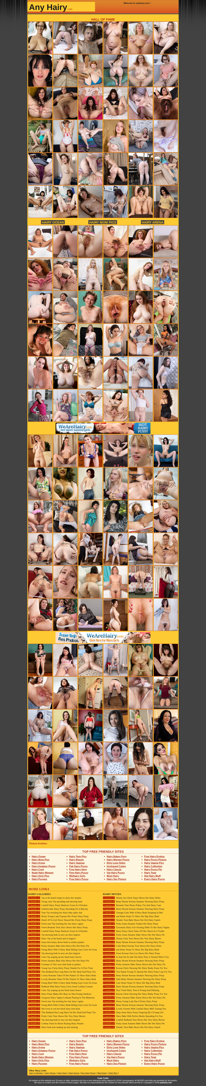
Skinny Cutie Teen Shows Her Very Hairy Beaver (132, 938)
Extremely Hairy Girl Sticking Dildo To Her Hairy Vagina (136, 927)
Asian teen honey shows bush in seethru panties (56, 942)
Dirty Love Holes (116, 863)
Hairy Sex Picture (116, 879)
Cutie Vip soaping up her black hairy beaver (55, 957)
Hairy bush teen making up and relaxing (53, 1027)
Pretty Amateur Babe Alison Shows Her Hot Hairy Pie (134, 964)
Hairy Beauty (76, 859)
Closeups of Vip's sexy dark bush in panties (55, 964)
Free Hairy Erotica (154, 856)
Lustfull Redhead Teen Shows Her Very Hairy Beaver (134, 1020)
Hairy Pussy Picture (155, 859)
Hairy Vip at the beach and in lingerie (52, 938)
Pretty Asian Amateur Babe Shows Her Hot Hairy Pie (134, 935)
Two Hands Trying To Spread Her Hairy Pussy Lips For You (137, 972)
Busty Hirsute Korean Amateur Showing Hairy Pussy (133, 901)
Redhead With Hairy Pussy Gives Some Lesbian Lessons (61, 986)
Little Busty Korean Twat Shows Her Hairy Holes (132, 946)
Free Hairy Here (78, 869)
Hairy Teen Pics (78, 856)
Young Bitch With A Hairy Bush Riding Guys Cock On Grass (63, 949)
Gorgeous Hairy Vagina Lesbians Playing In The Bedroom (61, 997)
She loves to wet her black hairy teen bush (54, 1009)
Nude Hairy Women (42, 872)
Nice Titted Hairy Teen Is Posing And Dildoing (131, 990)
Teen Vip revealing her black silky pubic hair (55, 912)
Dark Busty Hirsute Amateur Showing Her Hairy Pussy (134, 979)
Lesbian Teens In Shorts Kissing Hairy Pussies (56, 1023)
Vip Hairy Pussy (116, 872)
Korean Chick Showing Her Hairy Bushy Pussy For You (135, 968)
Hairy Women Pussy (118, 859)
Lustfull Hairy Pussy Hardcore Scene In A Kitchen (58, 905)
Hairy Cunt (38, 869)
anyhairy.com (165, 1083)
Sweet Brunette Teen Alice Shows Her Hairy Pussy (58, 927)
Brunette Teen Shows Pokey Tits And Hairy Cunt (132, 905)
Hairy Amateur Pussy (43, 866)
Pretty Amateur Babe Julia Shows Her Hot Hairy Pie (59, 946)
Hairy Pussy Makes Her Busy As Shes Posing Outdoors (60, 994)
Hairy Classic (114, 869)
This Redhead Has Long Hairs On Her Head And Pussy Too (62, 972)
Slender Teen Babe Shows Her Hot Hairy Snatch (131, 920)
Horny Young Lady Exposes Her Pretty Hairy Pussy (59, 916)
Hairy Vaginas (77, 863)
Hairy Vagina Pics (154, 863)
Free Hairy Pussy (78, 879)
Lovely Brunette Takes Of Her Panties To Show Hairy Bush (62, 975)
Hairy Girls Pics (40, 876)
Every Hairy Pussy (154, 879)
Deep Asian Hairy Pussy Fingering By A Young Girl (133, 1012)
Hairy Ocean (53, 222)
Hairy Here (62, 1073)
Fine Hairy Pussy (78, 872)
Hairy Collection (153, 866)
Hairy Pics (113, 1073)
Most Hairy (113, 876)
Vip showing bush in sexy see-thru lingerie (54, 935)
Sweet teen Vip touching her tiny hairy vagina (56, 924)
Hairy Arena (152, 222)
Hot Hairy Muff (152, 876)
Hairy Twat (150, 872)
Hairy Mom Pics (102, 222)
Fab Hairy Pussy (78, 866)
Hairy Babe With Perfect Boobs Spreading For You (133, 1016)
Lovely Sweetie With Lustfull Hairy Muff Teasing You (134, 1009)
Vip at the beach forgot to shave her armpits (55, 898)
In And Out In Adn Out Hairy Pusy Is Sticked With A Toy (136, 957)
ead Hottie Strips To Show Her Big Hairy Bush (131, 916)
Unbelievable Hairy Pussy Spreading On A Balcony (58, 909)
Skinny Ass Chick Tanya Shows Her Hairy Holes (131, 898)
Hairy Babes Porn (116, 856)
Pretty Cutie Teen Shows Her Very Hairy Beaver (57, 1016)
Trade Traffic (103, 1078)
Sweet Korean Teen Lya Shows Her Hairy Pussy (131, 953)
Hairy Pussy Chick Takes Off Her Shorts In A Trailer (133, 931)
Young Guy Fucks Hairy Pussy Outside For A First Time (61, 968)
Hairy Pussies (39, 879)
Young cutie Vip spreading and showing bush (55, 901)
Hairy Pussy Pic (153, 869)
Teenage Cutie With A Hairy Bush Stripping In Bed (133, 912)
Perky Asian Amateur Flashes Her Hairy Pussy (130, 924)
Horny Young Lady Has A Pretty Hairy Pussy (130, 1001)
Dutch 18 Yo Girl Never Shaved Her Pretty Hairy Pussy (60, 920)
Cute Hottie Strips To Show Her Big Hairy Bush (131, 983)
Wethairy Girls (77, 876)
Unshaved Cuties (116, 866)
